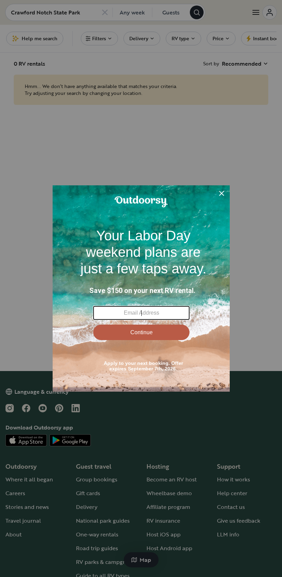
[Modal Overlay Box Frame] (141, 288)
